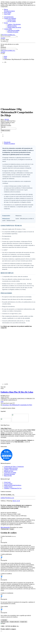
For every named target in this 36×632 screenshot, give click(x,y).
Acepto (11, 529)
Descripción (7, 142)
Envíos (6, 23)
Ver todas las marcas (9, 11)
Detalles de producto (9, 143)
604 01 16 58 (16, 500)
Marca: (2, 119)
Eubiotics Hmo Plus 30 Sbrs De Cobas (17, 392)
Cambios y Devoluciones (14, 24)
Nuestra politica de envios (14, 27)
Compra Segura (11, 20)
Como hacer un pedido (13, 30)
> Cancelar (4, 620)
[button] (18, 542)
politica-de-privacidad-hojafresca (12, 485)
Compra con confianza (10, 18)
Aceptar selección (14, 621)
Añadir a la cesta (5, 130)
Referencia (4, 121)
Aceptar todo (23, 621)
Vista (2, 401)
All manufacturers (8, 16)
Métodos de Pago (12, 26)
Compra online (8, 29)
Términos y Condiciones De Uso (12, 488)
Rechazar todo (4, 529)
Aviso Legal (7, 482)
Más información (5, 527)
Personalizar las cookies (16, 527)
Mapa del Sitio (8, 475)
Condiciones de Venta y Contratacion (14, 466)
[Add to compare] (1, 132)
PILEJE (7, 119)
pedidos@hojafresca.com (7, 497)
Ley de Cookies (11, 21)
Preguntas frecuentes (12, 32)
